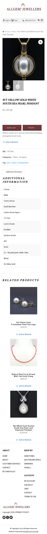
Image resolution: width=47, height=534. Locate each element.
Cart (15, 20)
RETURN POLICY (9, 472)
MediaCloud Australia (30, 531)
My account (29, 481)
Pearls (13, 32)
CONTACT (7, 468)
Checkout (28, 485)
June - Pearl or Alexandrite (17, 163)
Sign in (8, 20)
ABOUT (5, 460)
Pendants (23, 157)
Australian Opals (32, 460)
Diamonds (28, 464)
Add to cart (11, 128)
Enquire (31, 128)
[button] (10, 142)
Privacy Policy (22, 512)
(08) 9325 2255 (30, 20)
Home (7, 32)
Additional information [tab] (14, 172)
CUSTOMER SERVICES (11, 464)
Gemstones (29, 456)
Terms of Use (30, 497)
